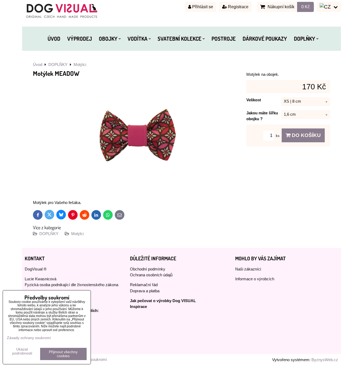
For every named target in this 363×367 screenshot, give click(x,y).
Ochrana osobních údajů (151, 275)
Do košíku (305, 135)
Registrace (237, 7)
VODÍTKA (137, 38)
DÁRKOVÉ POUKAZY (265, 38)
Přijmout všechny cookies (63, 354)
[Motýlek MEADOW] (138, 136)
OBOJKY (108, 38)
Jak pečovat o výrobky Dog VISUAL (163, 301)
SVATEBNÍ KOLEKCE (179, 38)
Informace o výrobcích (254, 279)
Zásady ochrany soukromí (29, 338)
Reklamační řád (144, 285)
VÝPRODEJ (79, 38)
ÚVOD (54, 38)
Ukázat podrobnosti (22, 351)
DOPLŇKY (304, 38)
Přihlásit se (202, 7)
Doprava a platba (144, 291)
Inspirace (138, 307)
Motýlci (77, 234)
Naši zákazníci (248, 269)
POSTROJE (224, 38)
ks (278, 136)
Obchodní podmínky (147, 269)
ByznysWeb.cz (324, 360)
